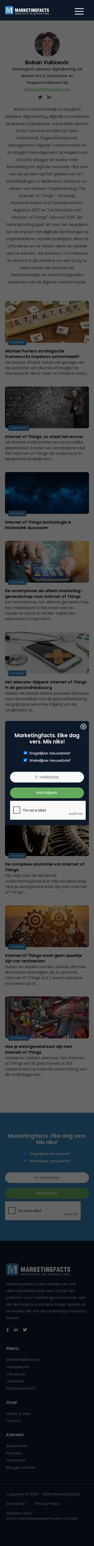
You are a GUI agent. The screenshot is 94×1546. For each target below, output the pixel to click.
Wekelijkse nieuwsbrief (50, 760)
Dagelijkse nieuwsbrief (50, 753)
